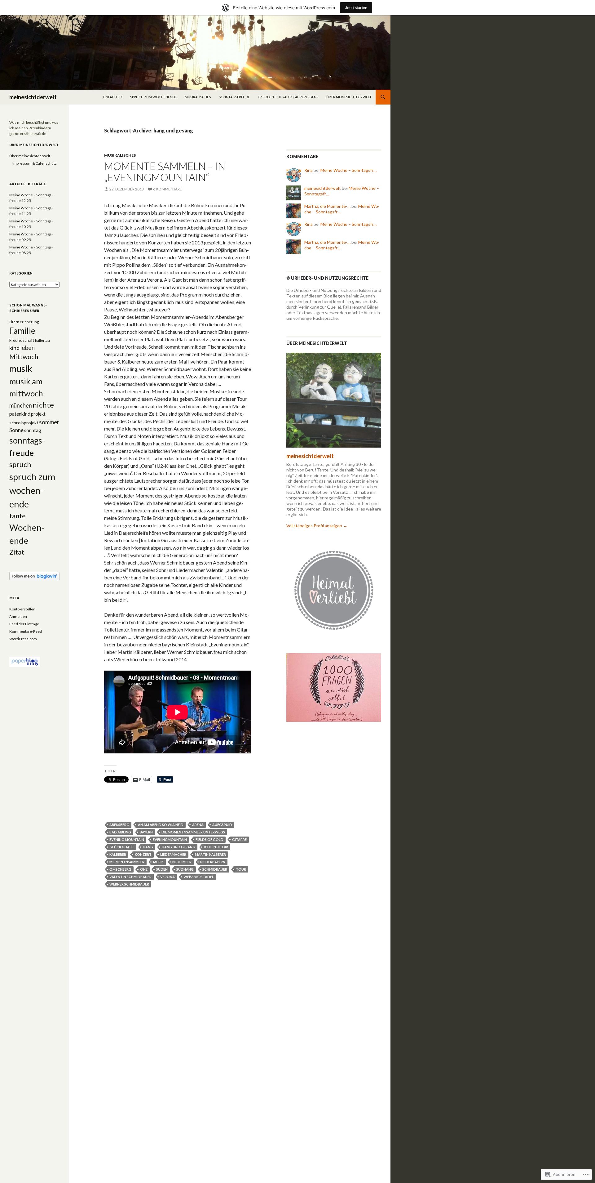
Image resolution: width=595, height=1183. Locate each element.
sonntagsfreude (234, 97)
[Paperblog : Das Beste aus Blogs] (24, 661)
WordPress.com (23, 638)
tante (17, 515)
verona (167, 877)
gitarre (239, 839)
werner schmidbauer (129, 884)
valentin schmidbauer (130, 877)
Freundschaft (21, 340)
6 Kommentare (167, 189)
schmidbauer (214, 869)
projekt (38, 414)
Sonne (16, 430)
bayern (146, 832)
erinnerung (29, 322)
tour (241, 869)
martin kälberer (210, 854)
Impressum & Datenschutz (34, 163)
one (144, 869)
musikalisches (198, 97)
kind (14, 347)
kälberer (117, 854)
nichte (43, 404)
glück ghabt (121, 847)
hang (148, 847)
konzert (143, 854)
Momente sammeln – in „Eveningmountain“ (164, 171)
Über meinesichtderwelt (349, 97)
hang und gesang (178, 847)
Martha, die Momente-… (327, 206)
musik (158, 862)
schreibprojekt (23, 422)
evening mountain (126, 839)
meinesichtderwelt (33, 97)
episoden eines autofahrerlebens (288, 97)
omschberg (120, 869)
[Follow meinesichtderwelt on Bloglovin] (34, 576)
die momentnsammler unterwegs (193, 832)
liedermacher (173, 854)
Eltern (14, 322)
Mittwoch (23, 357)
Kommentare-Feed (25, 631)
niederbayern (212, 862)
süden (162, 869)
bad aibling (120, 832)
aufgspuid (222, 825)
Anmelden (18, 616)
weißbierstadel (198, 877)
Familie (22, 331)
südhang (185, 869)
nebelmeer (182, 862)
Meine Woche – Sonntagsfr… (348, 170)
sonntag (32, 430)
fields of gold (209, 839)
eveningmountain (170, 839)
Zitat (16, 552)
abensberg (119, 825)
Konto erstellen (22, 609)
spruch (20, 464)
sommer (49, 422)
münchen (20, 405)
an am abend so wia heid (160, 825)
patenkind (19, 414)
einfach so (112, 97)
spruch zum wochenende (153, 97)
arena (198, 825)
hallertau (42, 340)
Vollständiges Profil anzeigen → (316, 525)
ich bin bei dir (216, 847)
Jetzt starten (356, 7)
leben (27, 347)
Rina (308, 170)
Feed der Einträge (24, 624)
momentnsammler (126, 862)
